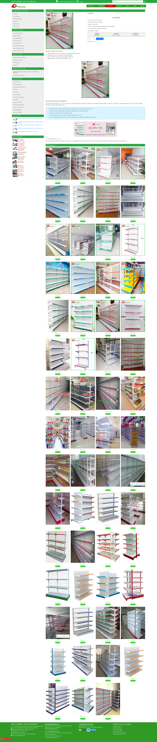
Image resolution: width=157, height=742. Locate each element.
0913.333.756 (21, 140)
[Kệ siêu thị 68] (58, 201)
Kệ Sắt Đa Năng (17, 18)
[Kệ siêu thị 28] (108, 546)
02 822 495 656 (21, 168)
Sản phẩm (110, 5)
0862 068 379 (21, 174)
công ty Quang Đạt (63, 103)
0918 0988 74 (16, 732)
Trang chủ (91, 5)
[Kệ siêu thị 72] (58, 163)
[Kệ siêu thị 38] (58, 470)
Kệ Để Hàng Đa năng (19, 48)
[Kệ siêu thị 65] (133, 201)
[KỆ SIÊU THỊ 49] (108, 354)
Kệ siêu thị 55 (57, 333)
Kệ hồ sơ (16, 65)
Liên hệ (142, 5)
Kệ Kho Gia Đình (18, 102)
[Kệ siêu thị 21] (83, 622)
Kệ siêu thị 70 (108, 180)
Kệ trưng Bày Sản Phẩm (19, 87)
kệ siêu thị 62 (58, 138)
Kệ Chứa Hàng (17, 40)
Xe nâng (16, 89)
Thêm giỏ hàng (100, 38)
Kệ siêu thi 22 (57, 640)
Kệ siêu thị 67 (82, 218)
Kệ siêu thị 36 (108, 487)
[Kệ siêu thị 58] (83, 277)
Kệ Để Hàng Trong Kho (19, 45)
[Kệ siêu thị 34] (58, 508)
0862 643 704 (21, 171)
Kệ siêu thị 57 (108, 295)
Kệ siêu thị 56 (133, 295)
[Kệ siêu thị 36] (108, 470)
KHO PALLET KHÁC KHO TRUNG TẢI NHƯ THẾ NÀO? (30, 128)
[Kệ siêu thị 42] (58, 432)
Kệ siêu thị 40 (108, 449)
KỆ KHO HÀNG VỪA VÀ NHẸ (20, 10)
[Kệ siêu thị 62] (83, 239)
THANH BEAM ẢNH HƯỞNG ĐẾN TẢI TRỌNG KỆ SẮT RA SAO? (30, 122)
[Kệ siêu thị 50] (83, 354)
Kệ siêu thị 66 (108, 218)
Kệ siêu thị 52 (133, 333)
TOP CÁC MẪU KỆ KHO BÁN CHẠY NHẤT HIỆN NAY (30, 118)
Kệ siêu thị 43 (133, 411)
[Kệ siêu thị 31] (133, 508)
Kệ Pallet (16, 99)
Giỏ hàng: (81, 1)
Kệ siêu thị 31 (133, 525)
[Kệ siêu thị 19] (133, 622)
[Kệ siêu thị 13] (83, 699)
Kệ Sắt (15, 13)
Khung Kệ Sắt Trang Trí (19, 75)
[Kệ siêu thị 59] (58, 277)
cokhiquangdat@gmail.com (30, 733)
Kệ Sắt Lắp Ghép (18, 112)
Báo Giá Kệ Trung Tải (19, 50)
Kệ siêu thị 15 (133, 678)
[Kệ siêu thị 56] (133, 277)
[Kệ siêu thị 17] (83, 661)
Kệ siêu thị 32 (108, 525)
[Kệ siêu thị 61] (108, 239)
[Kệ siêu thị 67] (83, 201)
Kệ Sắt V (16, 21)
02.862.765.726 (21, 146)
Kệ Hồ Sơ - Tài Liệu (17, 54)
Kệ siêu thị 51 (57, 371)
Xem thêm (57, 183)
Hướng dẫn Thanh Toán (118, 731)
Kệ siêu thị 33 (82, 525)
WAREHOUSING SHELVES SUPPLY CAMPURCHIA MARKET (26, 72)
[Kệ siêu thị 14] (58, 699)
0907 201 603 (21, 162)
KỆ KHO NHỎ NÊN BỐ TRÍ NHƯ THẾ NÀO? (28, 131)
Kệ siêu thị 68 (57, 218)
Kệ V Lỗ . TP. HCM (18, 107)
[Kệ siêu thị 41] (83, 432)
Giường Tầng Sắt (18, 84)
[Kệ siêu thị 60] (133, 239)
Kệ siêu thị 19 (133, 640)
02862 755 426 (21, 158)
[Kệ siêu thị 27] (133, 546)
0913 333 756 (19, 730)
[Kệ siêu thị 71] (83, 163)
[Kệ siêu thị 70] (108, 163)
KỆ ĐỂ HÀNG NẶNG (18, 30)
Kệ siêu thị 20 (108, 640)
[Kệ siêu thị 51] (58, 354)
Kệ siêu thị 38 (57, 487)
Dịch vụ (119, 5)
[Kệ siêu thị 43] (133, 393)
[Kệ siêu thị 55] (58, 316)
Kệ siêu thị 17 (82, 678)
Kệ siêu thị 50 (82, 371)
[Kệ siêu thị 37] (83, 470)
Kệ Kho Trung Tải (18, 33)
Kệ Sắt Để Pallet (17, 43)
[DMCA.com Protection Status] (82, 729)
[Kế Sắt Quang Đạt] (18, 6)
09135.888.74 (21, 145)
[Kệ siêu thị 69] (133, 163)
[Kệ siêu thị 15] (133, 661)
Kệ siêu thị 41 (82, 449)
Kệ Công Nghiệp (17, 38)
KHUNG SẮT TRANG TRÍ (19, 68)
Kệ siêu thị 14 (57, 716)
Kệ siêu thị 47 (57, 411)
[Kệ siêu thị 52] (133, 316)
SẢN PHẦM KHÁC (17, 78)
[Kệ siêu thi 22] (58, 622)
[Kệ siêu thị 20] (108, 622)
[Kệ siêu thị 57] (108, 277)
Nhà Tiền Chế (17, 82)
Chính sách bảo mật (117, 728)
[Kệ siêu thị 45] (83, 393)
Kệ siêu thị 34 (57, 525)
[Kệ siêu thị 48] (133, 354)
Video (134, 5)
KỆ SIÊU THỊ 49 (108, 371)
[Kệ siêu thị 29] (83, 546)
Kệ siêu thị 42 (57, 449)
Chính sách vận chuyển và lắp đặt (120, 732)
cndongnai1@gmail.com (53, 728)
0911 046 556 (21, 154)
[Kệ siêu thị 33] (83, 508)
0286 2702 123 (21, 153)
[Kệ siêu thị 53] (108, 316)
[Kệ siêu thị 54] (83, 316)
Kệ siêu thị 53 (108, 333)
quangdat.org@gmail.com (20, 735)
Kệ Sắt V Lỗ (17, 26)
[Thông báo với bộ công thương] (91, 729)
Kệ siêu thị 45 (82, 411)
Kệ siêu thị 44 (108, 411)
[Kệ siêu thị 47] (58, 393)
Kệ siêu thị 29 (82, 563)
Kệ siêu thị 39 (133, 449)
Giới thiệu (101, 5)
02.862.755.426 (21, 141)
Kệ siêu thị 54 (82, 333)
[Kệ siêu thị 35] (133, 470)
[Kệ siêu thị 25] (83, 584)
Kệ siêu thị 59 (57, 295)
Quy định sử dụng (117, 726)
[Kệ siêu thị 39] (133, 432)
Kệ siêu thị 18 (57, 678)
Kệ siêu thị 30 (57, 563)
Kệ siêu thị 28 (108, 563)
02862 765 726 (21, 150)
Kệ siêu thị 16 (108, 678)
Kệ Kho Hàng (17, 35)
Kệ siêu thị (58, 53)
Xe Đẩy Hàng (17, 94)
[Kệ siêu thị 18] (58, 661)
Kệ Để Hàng (17, 16)
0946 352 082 (21, 149)
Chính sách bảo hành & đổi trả (119, 734)
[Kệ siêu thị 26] (58, 584)
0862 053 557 (21, 175)
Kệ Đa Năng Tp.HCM (19, 104)
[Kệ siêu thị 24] (108, 584)
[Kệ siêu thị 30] (58, 546)
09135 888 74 (22, 732)
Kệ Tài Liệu (16, 62)
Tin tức (127, 5)
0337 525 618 (21, 166)
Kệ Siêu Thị (94, 41)
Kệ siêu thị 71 (82, 180)
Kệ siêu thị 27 (133, 563)
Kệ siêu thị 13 (82, 716)
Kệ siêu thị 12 (108, 716)
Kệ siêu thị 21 (82, 640)
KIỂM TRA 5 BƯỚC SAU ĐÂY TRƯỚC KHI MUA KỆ (29, 125)
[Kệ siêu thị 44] (108, 393)
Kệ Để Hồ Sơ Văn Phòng (19, 57)
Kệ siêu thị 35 (133, 487)
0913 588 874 (25, 730)
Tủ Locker (16, 92)
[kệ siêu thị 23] (133, 584)
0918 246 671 (21, 159)
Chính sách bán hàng (118, 729)
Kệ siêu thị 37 (82, 487)
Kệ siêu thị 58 (82, 295)
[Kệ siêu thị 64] (58, 239)
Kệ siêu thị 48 (133, 371)
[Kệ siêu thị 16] (108, 661)
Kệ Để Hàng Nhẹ (18, 109)
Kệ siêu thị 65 (133, 218)
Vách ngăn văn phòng (19, 97)
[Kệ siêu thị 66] (108, 201)
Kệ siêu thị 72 (57, 180)
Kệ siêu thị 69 (133, 180)
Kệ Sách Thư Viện (18, 60)
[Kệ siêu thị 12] (108, 699)
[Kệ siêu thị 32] (108, 508)
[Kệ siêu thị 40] (108, 432)
